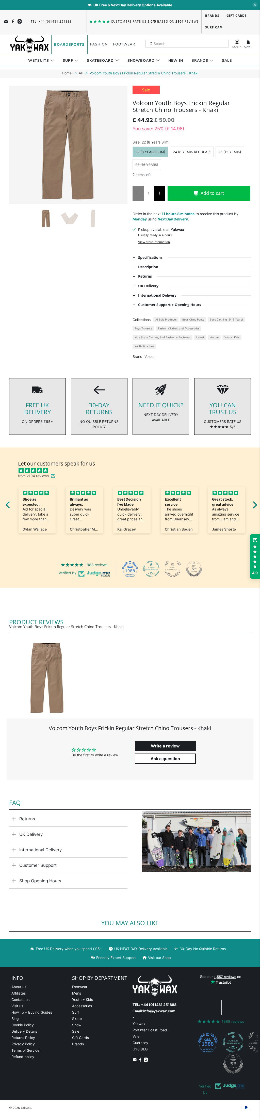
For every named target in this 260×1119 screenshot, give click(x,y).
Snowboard (141, 60)
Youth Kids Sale (144, 346)
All (81, 73)
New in (175, 60)
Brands (212, 15)
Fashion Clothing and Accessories (178, 328)
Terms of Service (25, 1050)
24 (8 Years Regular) (192, 152)
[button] (255, 556)
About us (18, 987)
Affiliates (18, 993)
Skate (77, 1018)
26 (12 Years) (229, 152)
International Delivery (40, 849)
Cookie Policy (22, 1025)
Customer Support (38, 865)
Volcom (214, 337)
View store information (154, 242)
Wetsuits (38, 60)
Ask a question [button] (165, 758)
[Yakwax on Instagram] (20, 21)
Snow (76, 1025)
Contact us (20, 999)
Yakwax (26, 1108)
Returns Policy (23, 1037)
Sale (227, 60)
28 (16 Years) (146, 165)
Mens (76, 993)
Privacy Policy (23, 1044)
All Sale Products (165, 319)
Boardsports (69, 44)
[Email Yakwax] (6, 21)
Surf (68, 60)
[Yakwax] (29, 44)
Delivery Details (24, 1031)
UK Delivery (31, 834)
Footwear (124, 44)
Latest (200, 337)
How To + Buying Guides (31, 1012)
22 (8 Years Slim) (150, 152)
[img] (134, 470)
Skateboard (100, 60)
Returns (27, 818)
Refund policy (22, 1056)
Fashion (99, 44)
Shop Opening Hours (40, 880)
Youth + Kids (82, 999)
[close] (254, 4)
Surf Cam (214, 27)
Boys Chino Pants (193, 319)
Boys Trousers (143, 328)
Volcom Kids (231, 337)
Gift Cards (236, 15)
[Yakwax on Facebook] (13, 21)
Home (67, 73)
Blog (15, 1018)
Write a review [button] (165, 745)
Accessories (82, 1006)
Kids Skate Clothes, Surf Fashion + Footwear (162, 337)
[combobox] (187, 44)
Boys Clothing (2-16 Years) (226, 319)
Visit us (17, 1006)
